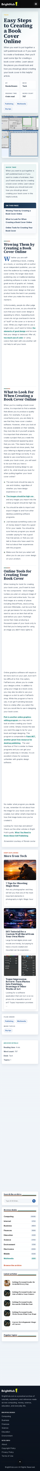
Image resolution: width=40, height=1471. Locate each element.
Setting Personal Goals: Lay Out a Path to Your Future (24, 1293)
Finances (19, 1230)
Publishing (9, 104)
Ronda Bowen (11, 86)
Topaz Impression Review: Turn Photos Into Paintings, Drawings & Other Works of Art (18, 984)
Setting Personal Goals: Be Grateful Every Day (23, 1283)
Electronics (19, 1249)
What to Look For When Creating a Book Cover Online (19, 220)
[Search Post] (34, 1201)
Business (19, 1226)
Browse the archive (12, 1265)
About (4, 1444)
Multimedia (21, 104)
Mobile (19, 1254)
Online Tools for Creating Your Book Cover (19, 229)
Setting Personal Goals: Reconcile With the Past (22, 1303)
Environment (19, 1244)
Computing (19, 1216)
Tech (6, 15)
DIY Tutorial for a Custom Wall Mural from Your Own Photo (20, 934)
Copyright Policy (9, 1448)
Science (19, 1240)
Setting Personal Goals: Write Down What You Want (24, 1313)
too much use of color (13, 338)
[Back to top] (20, 1461)
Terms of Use (7, 1456)
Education (19, 1235)
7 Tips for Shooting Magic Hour (16, 884)
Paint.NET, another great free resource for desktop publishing (20, 739)
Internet (19, 1221)
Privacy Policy (8, 1452)
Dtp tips (8, 109)
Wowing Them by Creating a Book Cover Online (18, 212)
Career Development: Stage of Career (24, 1323)
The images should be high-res (19, 496)
